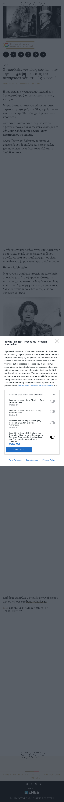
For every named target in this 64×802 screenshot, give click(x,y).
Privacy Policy (48, 460)
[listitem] (32, 394)
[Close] (58, 342)
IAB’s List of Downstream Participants (35, 385)
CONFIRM (19, 450)
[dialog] (32, 401)
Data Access (32, 460)
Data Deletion (15, 460)
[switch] (52, 401)
